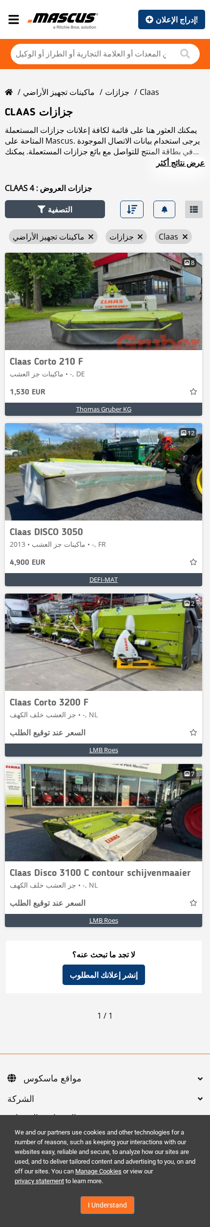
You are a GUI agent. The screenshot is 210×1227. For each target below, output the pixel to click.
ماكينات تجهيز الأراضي (59, 92)
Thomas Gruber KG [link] (103, 409)
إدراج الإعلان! (177, 19)
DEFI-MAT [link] (103, 579)
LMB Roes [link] (103, 749)
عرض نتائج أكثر (180, 162)
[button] (55, 209)
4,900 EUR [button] (27, 563)
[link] (103, 301)
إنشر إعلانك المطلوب (104, 974)
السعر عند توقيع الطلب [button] (47, 733)
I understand (107, 1205)
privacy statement (39, 1181)
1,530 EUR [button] (27, 392)
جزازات (117, 92)
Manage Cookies (98, 1171)
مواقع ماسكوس (52, 1079)
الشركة (20, 1099)
